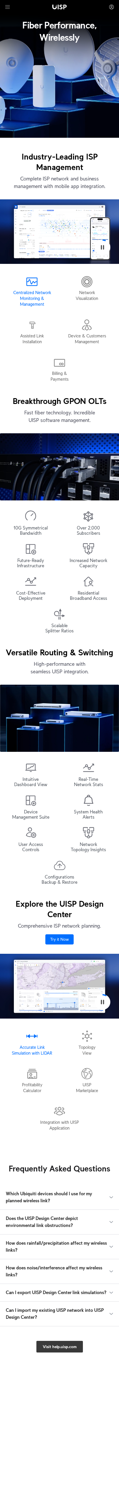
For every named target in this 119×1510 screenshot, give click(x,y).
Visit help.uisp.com (60, 1346)
